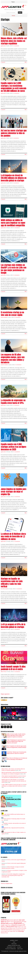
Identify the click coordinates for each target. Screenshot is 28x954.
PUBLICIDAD (13, 943)
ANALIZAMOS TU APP (11, 947)
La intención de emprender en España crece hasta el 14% (13, 402)
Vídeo (14, 931)
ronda (24, 928)
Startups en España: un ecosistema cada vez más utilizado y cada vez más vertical (12, 582)
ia (10, 925)
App (20, 920)
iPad (2, 926)
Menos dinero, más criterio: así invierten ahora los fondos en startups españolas (14, 41)
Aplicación (16, 920)
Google (2, 925)
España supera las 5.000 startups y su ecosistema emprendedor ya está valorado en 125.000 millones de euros (13, 87)
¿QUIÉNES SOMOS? (14, 940)
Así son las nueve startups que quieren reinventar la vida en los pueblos (14, 133)
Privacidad (18, 928)
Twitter (11, 931)
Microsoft (8, 928)
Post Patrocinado (4, 588)
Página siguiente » (5, 694)
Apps (2, 921)
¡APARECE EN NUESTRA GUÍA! (14, 945)
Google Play (7, 925)
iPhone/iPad (10, 926)
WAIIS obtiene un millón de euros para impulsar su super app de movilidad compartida (13, 223)
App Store (7, 921)
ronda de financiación (6, 929)
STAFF (14, 942)
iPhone (5, 926)
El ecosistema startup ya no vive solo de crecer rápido (12, 314)
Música (11, 928)
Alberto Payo (3, 671)
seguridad (18, 929)
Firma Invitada (4, 317)
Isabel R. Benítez (4, 364)
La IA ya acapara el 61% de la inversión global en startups (13, 626)
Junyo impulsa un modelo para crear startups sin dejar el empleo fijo (13, 491)
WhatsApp (21, 931)
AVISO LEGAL (20, 948)
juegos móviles (23, 926)
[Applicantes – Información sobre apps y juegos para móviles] (14, 7)
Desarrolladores (17, 921)
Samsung (14, 929)
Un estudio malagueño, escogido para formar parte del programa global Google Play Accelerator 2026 (13, 875)
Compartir (3, 62)
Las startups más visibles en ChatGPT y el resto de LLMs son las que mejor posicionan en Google (13, 268)
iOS (24, 925)
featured (18, 923)
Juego (15, 926)
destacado (5, 923)
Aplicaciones (10, 920)
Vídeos (16, 931)
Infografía (14, 925)
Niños (14, 928)
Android (4, 920)
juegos (19, 926)
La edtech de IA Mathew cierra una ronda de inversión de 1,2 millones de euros (13, 536)
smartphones (22, 929)
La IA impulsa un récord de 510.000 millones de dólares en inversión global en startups (13, 178)
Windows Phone (4, 932)
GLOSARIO (19, 947)
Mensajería (3, 928)
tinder (8, 931)
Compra (11, 921)
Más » (26, 62)
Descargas (24, 921)
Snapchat (2, 931)
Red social (21, 928)
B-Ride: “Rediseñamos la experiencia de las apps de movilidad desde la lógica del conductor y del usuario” (16, 741)
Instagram (20, 925)
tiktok (6, 931)
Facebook (11, 923)
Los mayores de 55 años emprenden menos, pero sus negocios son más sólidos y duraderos (13, 358)
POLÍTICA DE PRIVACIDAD (10, 948)
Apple (23, 920)
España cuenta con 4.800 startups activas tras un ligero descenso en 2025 (13, 447)
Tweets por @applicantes (6, 883)
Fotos (23, 923)
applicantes (3, 45)
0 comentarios (16, 45)
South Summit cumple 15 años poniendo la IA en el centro (13, 668)
